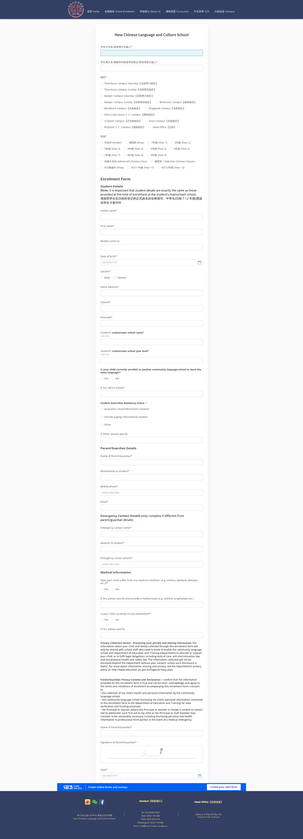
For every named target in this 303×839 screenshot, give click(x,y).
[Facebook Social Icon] (101, 802)
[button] (119, 11)
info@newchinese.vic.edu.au (153, 826)
